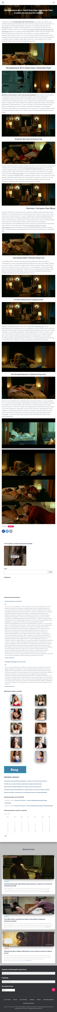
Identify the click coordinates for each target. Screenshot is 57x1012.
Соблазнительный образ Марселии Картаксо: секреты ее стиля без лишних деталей (25, 781)
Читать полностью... (10, 657)
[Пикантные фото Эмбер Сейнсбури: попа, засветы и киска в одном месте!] (28, 939)
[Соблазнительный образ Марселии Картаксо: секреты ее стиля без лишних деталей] (28, 867)
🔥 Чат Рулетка (7, 999)
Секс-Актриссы (23, 999)
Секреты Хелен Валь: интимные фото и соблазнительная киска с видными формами (25, 792)
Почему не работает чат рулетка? (13, 601)
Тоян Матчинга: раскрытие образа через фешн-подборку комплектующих (23, 784)
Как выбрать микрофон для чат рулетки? (15, 661)
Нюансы (15, 999)
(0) (5, 604)
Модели (39, 999)
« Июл (5, 836)
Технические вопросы (28, 1003)
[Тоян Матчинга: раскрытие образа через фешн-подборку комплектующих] (28, 905)
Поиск (5, 568)
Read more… (48, 891)
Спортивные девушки (48, 999)
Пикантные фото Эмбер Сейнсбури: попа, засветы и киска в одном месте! (22, 786)
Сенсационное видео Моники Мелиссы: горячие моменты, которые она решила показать (27, 789)
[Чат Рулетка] (3, 2)
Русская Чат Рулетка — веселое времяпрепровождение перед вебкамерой (34, 805)
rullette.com (6, 1006)
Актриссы (11, 526)
